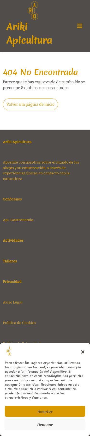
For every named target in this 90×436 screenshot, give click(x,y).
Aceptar (45, 411)
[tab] (79, 26)
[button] (82, 351)
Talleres (10, 261)
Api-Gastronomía (18, 220)
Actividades (13, 240)
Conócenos (12, 199)
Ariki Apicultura (29, 33)
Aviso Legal (13, 302)
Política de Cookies (19, 323)
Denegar (45, 424)
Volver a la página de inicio (32, 106)
